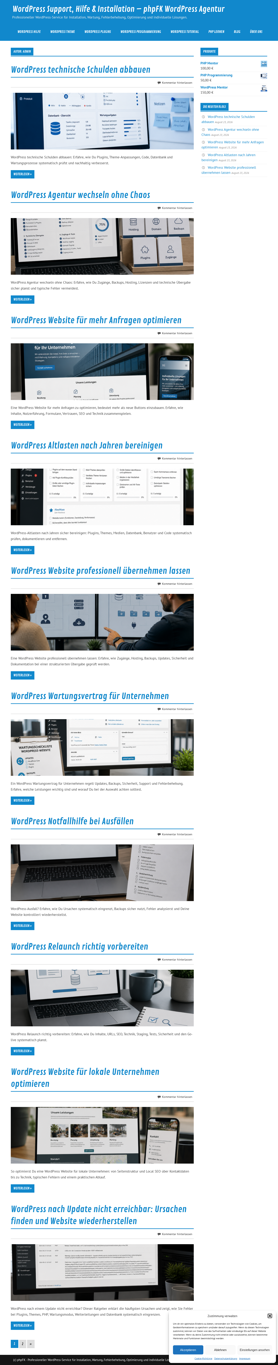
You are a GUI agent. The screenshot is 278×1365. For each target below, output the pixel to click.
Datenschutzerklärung (225, 1358)
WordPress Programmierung (140, 32)
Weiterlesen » (22, 174)
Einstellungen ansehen (255, 1350)
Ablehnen (220, 1350)
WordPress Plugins (97, 32)
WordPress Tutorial (185, 32)
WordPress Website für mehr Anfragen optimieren (96, 320)
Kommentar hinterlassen (177, 82)
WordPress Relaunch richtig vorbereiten (79, 946)
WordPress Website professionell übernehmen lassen (100, 571)
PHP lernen (216, 32)
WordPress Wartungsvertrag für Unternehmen (90, 696)
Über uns (256, 32)
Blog (237, 32)
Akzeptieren (188, 1350)
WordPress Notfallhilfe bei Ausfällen (72, 821)
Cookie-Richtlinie (203, 1358)
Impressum (244, 1358)
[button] (270, 1316)
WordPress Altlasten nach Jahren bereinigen (87, 445)
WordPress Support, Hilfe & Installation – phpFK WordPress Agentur (118, 9)
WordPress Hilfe (29, 32)
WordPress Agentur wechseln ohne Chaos (80, 195)
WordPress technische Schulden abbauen (80, 70)
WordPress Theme (62, 32)
